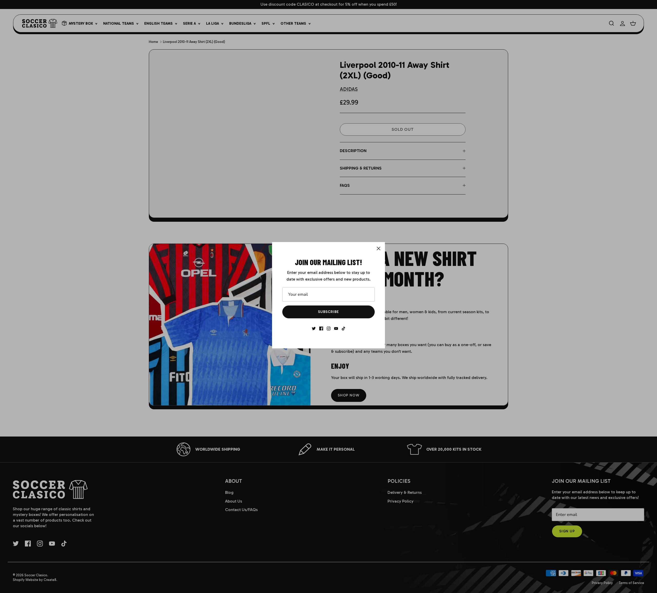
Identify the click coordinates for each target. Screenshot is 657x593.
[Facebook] (321, 328)
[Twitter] (314, 328)
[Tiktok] (343, 328)
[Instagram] (329, 328)
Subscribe (328, 312)
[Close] (378, 248)
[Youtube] (336, 328)
